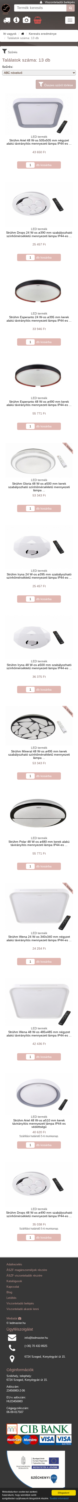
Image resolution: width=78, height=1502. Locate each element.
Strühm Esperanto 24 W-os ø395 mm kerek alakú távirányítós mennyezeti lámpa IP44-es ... (39, 318)
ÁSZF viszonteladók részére (24, 1275)
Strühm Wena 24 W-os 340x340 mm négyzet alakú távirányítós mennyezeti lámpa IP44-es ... (39, 938)
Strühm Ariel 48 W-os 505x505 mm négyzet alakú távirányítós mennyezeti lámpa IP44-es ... (39, 142)
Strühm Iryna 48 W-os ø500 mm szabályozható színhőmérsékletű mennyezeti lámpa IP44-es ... (39, 666)
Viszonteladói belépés (60, 2)
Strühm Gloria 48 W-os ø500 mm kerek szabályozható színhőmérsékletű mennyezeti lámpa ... (39, 487)
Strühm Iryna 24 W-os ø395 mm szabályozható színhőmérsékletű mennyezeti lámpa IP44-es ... (39, 576)
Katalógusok (14, 1281)
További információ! (59, 1498)
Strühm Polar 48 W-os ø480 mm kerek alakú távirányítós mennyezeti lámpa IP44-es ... (39, 843)
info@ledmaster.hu (36, 1337)
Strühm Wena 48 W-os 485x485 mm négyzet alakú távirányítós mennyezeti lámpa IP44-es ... (39, 1033)
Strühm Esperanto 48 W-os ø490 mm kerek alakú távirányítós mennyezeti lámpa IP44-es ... (39, 403)
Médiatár (12, 1318)
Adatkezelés (14, 1264)
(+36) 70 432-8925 (35, 1346)
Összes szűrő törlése (58, 85)
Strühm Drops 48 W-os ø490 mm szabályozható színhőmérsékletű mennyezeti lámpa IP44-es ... (39, 1214)
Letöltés (11, 1297)
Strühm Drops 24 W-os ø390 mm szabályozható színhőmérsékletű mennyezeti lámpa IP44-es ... (39, 234)
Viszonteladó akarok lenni (22, 1309)
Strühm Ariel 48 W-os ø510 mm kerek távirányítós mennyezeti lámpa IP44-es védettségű (39, 1124)
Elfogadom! (63, 1492)
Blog (9, 1292)
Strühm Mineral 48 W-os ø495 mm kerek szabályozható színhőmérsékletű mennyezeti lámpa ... (39, 755)
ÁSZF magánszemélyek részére (26, 1270)
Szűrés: (7, 66)
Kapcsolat (12, 1286)
